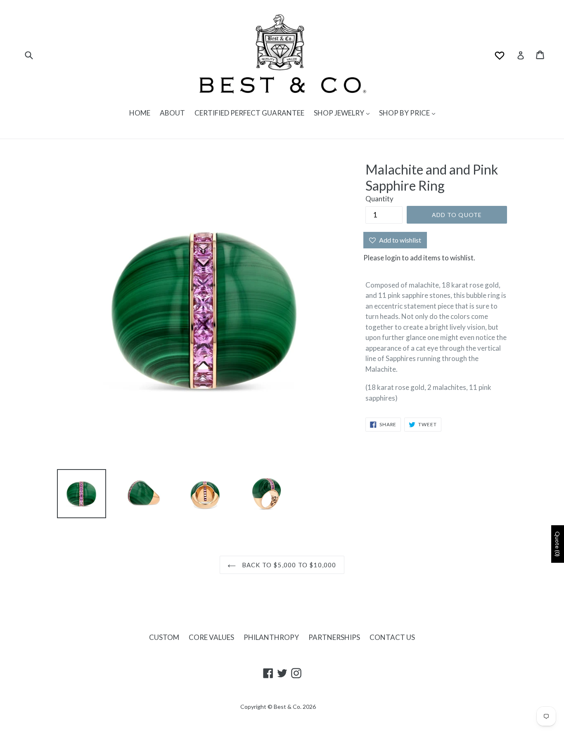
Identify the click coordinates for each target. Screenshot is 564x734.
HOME (139, 113)
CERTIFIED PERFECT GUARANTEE (249, 113)
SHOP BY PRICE (405, 113)
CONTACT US (392, 637)
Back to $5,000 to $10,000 (288, 565)
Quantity (379, 198)
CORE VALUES (211, 637)
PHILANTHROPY (271, 637)
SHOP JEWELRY (339, 113)
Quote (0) (557, 544)
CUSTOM (164, 637)
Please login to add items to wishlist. (419, 257)
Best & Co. (287, 706)
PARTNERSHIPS (334, 637)
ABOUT (172, 113)
